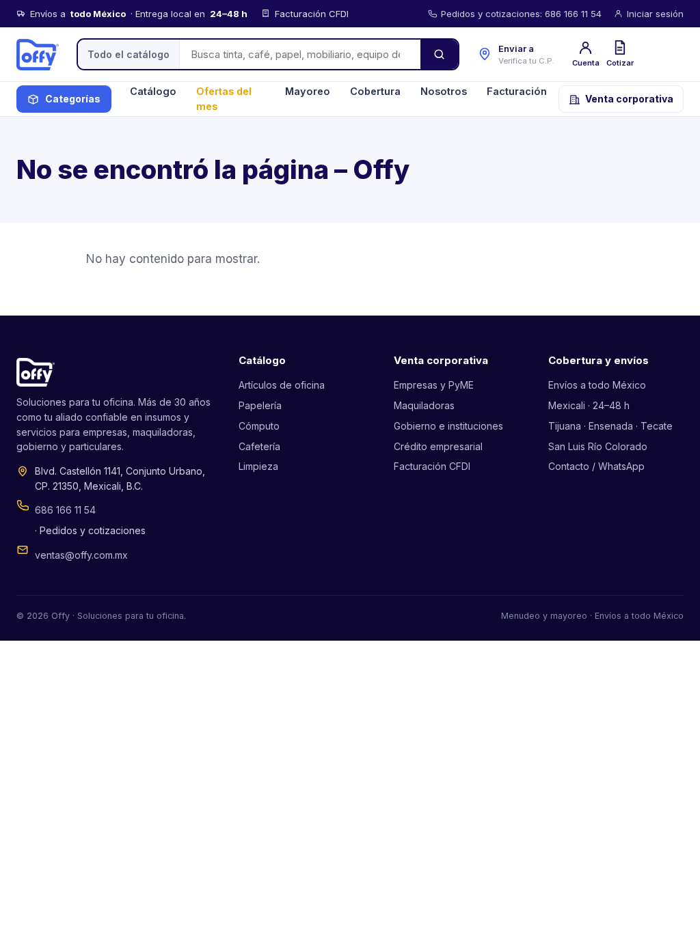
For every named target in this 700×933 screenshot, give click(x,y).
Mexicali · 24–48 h (589, 405)
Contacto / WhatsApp (596, 466)
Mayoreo (307, 91)
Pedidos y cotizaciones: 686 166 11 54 (521, 13)
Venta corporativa (629, 99)
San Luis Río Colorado (597, 446)
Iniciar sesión (655, 13)
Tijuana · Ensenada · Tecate (610, 426)
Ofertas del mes (224, 98)
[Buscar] (439, 54)
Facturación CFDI (432, 466)
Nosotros (443, 91)
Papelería (260, 405)
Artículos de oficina (282, 385)
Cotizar (620, 63)
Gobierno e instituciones (448, 426)
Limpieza (258, 466)
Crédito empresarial (438, 446)
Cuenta (586, 63)
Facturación (517, 91)
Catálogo (153, 91)
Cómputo (259, 426)
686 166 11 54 (65, 510)
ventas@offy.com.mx (81, 555)
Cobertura (375, 91)
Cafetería (259, 446)
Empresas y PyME (434, 385)
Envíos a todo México (597, 385)
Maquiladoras (424, 405)
